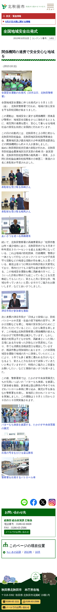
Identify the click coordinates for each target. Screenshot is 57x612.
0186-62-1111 (12, 601)
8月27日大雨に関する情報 (17, 21)
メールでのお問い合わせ (17, 532)
